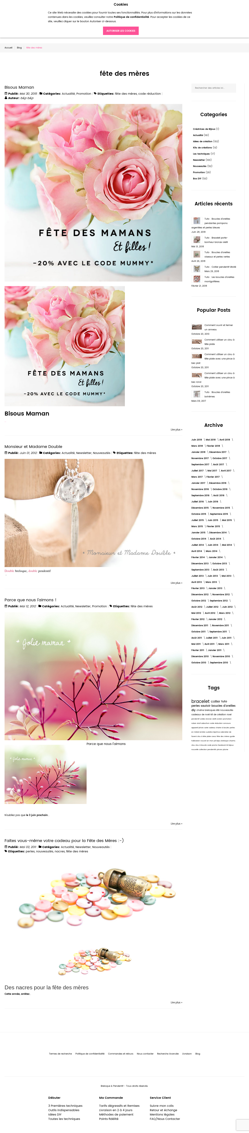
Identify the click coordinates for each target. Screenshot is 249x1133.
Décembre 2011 (200, 625)
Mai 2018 (211, 440)
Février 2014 (198, 557)
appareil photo (197, 727)
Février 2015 (214, 526)
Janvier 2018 (198, 452)
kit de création (219, 714)
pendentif (195, 719)
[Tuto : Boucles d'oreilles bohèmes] (197, 394)
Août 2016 (219, 495)
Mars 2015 (197, 526)
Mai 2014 (227, 545)
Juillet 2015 (198, 520)
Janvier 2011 (215, 650)
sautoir (206, 706)
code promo (212, 745)
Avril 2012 (210, 613)
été (218, 710)
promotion (227, 719)
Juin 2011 (226, 638)
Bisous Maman (19, 87)
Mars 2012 (225, 613)
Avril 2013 (197, 582)
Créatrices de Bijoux (204, 129)
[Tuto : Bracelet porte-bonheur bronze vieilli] (197, 239)
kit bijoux (230, 745)
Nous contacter (145, 1054)
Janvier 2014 (216, 557)
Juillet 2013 (197, 576)
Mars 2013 (212, 582)
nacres (60, 851)
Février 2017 (213, 477)
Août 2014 (216, 539)
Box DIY (197, 178)
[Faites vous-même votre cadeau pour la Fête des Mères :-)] (93, 859)
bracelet (201, 701)
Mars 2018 (197, 446)
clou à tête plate (204, 736)
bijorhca (216, 732)
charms (232, 740)
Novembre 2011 (221, 625)
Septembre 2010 (219, 662)
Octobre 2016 (220, 489)
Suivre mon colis (162, 1106)
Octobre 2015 (199, 514)
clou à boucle (201, 745)
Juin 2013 (213, 576)
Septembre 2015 (219, 514)
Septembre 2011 (218, 632)
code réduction (149, 93)
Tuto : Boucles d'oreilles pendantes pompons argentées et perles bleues (210, 223)
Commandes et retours (120, 1054)
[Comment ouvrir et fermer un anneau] (197, 327)
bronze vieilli (211, 719)
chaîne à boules (223, 727)
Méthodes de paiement (116, 1114)
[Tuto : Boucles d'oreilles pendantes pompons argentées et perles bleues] (197, 220)
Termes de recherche (60, 1054)
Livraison (187, 1054)
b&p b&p (26, 98)
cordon (220, 719)
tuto (224, 701)
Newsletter (84, 453)
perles (30, 851)
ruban (194, 723)
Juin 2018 (197, 440)
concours (227, 723)
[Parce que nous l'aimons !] (93, 614)
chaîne (201, 710)
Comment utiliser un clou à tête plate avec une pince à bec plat (213, 359)
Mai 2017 (212, 471)
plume (225, 749)
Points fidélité (108, 1119)
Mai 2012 (196, 613)
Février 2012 (198, 619)
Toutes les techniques (64, 1119)
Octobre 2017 (220, 458)
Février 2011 (198, 650)
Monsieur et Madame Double (33, 446)
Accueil (8, 48)
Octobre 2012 (199, 601)
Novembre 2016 (200, 489)
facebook (222, 745)
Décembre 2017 (218, 452)
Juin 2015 (213, 520)
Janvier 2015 (198, 532)
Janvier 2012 (215, 619)
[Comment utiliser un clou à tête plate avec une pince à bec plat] (197, 356)
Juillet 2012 (212, 607)
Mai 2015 (227, 520)
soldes (203, 719)
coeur (214, 736)
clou (193, 745)
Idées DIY (54, 1114)
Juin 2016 (213, 501)
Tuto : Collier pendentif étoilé (220, 267)
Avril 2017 (226, 471)
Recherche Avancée (168, 1054)
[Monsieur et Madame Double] (93, 461)
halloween (196, 740)
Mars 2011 (224, 644)
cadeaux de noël (201, 714)
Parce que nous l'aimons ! (31, 600)
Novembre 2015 (222, 508)
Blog (19, 48)
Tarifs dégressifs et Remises (119, 1106)
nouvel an (205, 740)
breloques (210, 710)
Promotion (83, 93)
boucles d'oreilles (223, 706)
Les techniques (202, 154)
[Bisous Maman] (93, 106)
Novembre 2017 (200, 458)
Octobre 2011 (198, 632)
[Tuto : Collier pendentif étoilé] (197, 268)
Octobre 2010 (199, 662)
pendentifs (212, 749)
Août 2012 (197, 607)
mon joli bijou (215, 740)
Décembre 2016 (218, 483)
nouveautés (44, 851)
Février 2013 (198, 588)
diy (194, 710)
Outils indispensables (63, 1110)
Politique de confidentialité (89, 1054)
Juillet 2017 (197, 471)
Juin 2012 (227, 607)
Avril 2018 (225, 440)
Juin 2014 (213, 545)
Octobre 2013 (220, 563)
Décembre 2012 (200, 594)
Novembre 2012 (221, 594)
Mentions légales (162, 1114)
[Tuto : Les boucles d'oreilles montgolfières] (197, 279)
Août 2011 (197, 638)
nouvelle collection (199, 749)
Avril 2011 (210, 644)
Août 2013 (219, 570)
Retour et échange (163, 1110)
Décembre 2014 (218, 532)
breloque (225, 740)
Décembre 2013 (200, 563)
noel (229, 714)
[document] (121, 19)
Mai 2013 (227, 576)
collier (216, 701)
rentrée (202, 732)
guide (232, 736)
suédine (209, 732)
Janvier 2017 (198, 483)
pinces (220, 749)
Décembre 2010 (200, 656)
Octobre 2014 (199, 539)
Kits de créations (203, 148)
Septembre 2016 (200, 495)
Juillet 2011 (212, 638)
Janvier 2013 (215, 588)
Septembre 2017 (200, 464)
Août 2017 (219, 464)
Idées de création (203, 141)
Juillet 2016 (198, 501)
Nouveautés (101, 453)
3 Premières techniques (65, 1106)
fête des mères (126, 93)
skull (199, 723)
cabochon (205, 723)
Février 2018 (214, 446)
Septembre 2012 (219, 601)
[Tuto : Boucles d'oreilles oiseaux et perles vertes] (197, 254)
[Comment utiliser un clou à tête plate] (197, 341)
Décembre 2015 (200, 508)
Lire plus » (176, 430)
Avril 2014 (197, 551)
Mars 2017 (197, 477)
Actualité (68, 93)
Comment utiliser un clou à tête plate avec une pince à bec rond (213, 378)
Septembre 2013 (200, 570)
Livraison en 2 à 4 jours (115, 1110)
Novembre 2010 (222, 656)
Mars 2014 (212, 551)
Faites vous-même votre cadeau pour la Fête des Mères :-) (64, 840)
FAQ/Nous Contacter (165, 1119)
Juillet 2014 (198, 545)
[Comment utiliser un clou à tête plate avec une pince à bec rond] (197, 375)
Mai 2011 (196, 644)
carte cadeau (210, 727)
